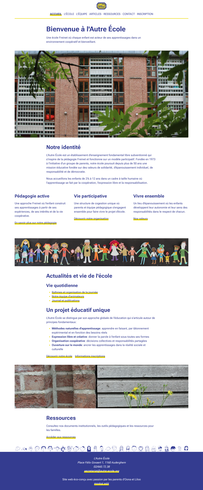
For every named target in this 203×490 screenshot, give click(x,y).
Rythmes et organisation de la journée (75, 292)
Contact (129, 14)
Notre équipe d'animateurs (68, 296)
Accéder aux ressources (61, 437)
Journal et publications (66, 300)
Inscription (145, 14)
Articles (95, 14)
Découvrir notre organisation (91, 218)
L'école (69, 14)
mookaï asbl (101, 483)
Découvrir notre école (59, 356)
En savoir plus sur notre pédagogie (36, 222)
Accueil (56, 14)
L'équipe (81, 14)
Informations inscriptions (90, 356)
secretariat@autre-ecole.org (101, 470)
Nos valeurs (140, 218)
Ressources (112, 14)
